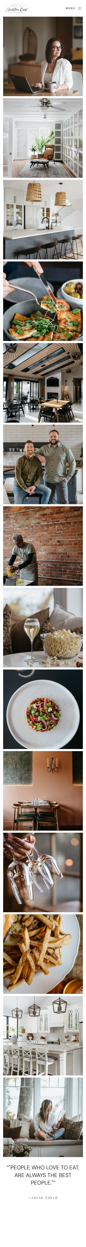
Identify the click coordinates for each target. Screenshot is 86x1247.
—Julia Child (43, 1198)
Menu (70, 8)
